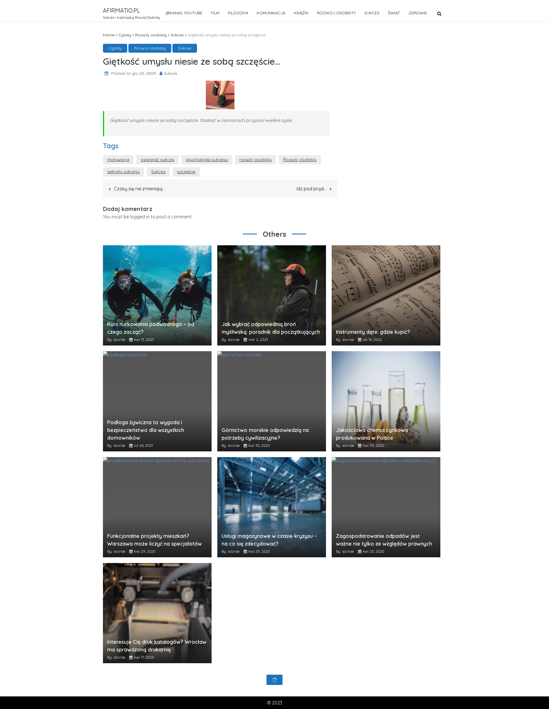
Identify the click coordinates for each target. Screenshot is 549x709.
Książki (301, 12)
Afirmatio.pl (121, 10)
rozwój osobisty (255, 159)
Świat (394, 12)
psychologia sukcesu (207, 159)
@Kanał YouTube (184, 12)
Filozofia (238, 12)
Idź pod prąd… (311, 188)
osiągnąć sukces (157, 159)
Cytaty (124, 34)
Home (108, 34)
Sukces (371, 12)
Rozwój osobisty (336, 12)
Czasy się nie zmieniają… (139, 188)
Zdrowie (418, 12)
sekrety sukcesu (123, 171)
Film (215, 12)
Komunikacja (271, 12)
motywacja (118, 159)
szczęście (186, 171)
